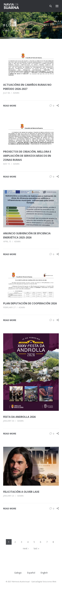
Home (6, 30)
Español (31, 572)
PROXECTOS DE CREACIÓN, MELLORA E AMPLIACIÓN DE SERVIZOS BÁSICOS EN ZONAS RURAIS (27, 156)
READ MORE (9, 105)
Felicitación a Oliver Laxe (21, 492)
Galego (18, 572)
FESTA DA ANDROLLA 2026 (19, 417)
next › (26, 548)
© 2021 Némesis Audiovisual (18, 581)
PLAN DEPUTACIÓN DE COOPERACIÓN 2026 (30, 303)
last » (36, 548)
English (44, 572)
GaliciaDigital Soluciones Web (43, 581)
